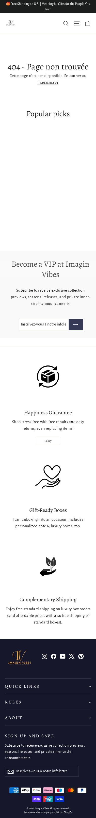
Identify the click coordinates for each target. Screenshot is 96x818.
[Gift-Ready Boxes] (48, 477)
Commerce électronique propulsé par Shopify (48, 812)
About (14, 718)
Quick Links (22, 686)
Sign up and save (29, 736)
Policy (48, 441)
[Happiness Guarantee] (48, 379)
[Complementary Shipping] (48, 566)
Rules (13, 702)
